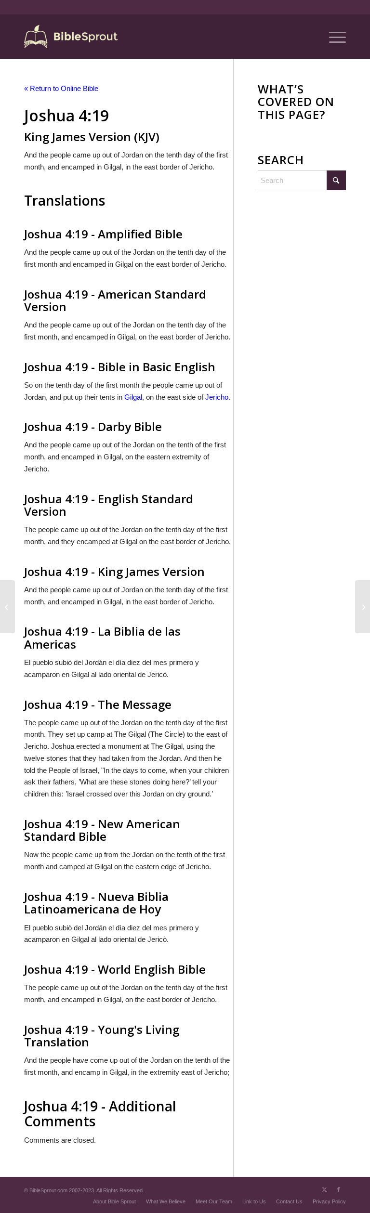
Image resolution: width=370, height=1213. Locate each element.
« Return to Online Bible (61, 88)
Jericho (216, 397)
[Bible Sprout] (71, 36)
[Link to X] (324, 1189)
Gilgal (133, 397)
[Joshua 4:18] (7, 606)
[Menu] (332, 36)
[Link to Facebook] (338, 1189)
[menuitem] (332, 36)
